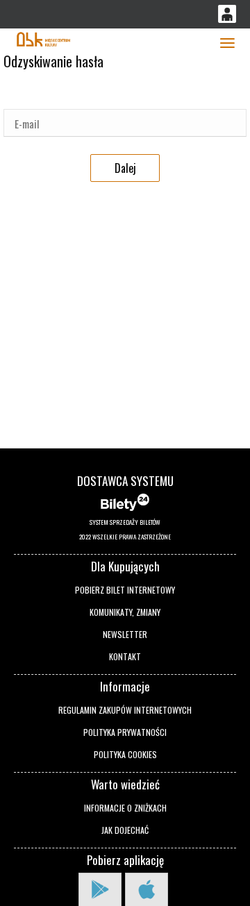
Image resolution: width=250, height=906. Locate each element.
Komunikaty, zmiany (125, 612)
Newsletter (125, 634)
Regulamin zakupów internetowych (125, 710)
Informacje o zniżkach (125, 808)
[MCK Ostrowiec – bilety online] (43, 37)
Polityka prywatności (125, 732)
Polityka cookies (125, 754)
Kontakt (125, 656)
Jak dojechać (125, 830)
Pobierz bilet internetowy (125, 590)
